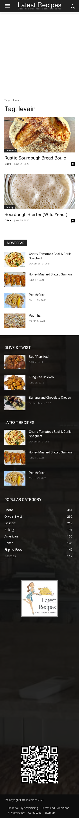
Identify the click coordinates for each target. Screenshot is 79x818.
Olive (7, 163)
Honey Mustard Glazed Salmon (50, 274)
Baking (10, 207)
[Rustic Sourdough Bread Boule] (39, 134)
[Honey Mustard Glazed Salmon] (14, 279)
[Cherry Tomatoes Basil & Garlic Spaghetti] (14, 259)
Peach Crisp (37, 295)
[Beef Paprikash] (14, 362)
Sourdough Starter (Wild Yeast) (35, 214)
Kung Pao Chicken (41, 377)
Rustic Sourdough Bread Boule (35, 158)
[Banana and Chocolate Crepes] (14, 403)
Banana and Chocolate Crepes (50, 397)
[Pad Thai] (14, 321)
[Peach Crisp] (14, 300)
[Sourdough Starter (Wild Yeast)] (39, 191)
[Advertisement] (39, 54)
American (11, 150)
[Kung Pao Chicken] (14, 382)
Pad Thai (35, 315)
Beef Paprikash (39, 356)
